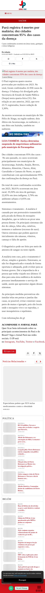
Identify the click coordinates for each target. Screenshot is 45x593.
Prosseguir (22, 580)
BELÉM (7, 499)
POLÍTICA (8, 418)
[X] (36, 59)
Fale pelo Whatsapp (21, 588)
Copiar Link (10, 351)
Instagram (9, 341)
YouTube (19, 341)
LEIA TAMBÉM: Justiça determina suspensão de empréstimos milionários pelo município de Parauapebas (22, 144)
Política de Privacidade (20, 575)
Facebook (39, 341)
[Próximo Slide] (40, 362)
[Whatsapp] (8, 59)
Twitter (29, 341)
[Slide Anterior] (37, 362)
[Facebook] (22, 59)
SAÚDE (22, 20)
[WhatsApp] (11, 588)
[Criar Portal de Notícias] (39, 588)
